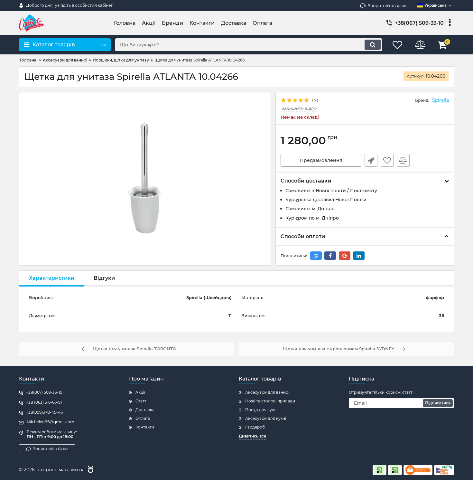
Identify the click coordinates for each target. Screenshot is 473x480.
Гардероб (255, 427)
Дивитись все (252, 436)
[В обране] (387, 160)
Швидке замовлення (371, 160)
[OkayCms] (89, 470)
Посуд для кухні (261, 409)
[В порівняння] (403, 160)
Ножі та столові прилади (270, 401)
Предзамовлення (321, 160)
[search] (373, 45)
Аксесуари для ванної (267, 392)
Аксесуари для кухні (265, 418)
